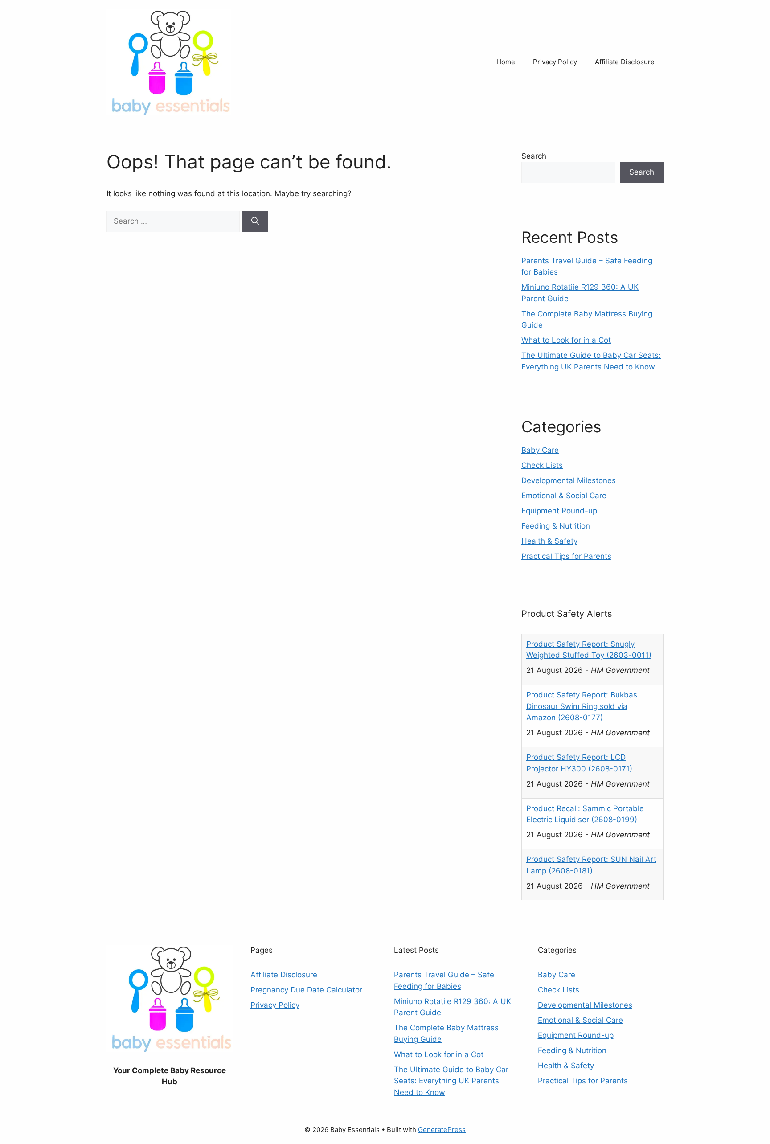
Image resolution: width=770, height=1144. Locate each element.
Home (505, 61)
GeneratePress (442, 1129)
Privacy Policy (555, 61)
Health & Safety (549, 541)
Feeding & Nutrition (555, 525)
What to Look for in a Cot (566, 340)
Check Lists (542, 465)
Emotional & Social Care (563, 495)
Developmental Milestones (568, 480)
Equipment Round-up (559, 510)
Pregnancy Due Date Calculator (306, 989)
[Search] (255, 221)
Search (533, 156)
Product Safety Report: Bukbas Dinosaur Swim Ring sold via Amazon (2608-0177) (581, 655)
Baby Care (540, 450)
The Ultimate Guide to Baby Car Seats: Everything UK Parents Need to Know (451, 1081)
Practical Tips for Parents (566, 556)
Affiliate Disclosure (625, 61)
